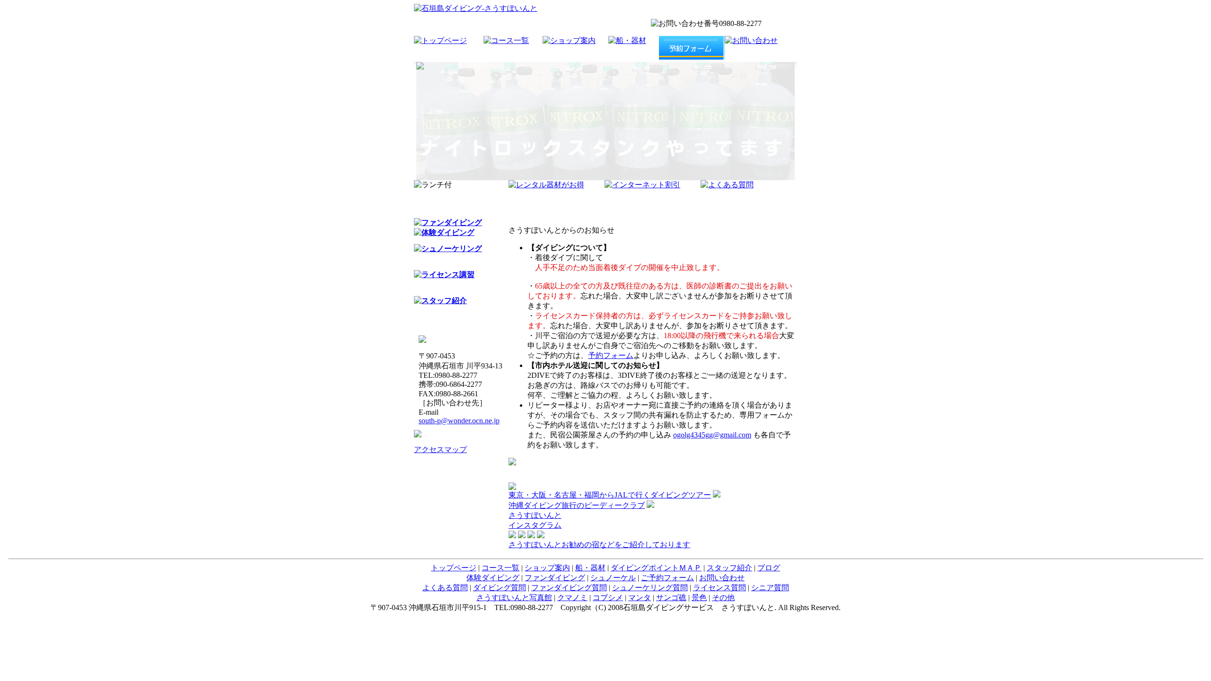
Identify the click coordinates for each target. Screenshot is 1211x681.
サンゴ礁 (671, 598)
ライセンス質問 (719, 588)
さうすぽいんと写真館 (514, 598)
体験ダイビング (492, 578)
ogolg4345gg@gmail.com (712, 435)
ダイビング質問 (499, 588)
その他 (723, 598)
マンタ (639, 598)
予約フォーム (610, 355)
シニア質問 (770, 588)
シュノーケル (613, 578)
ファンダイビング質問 (569, 588)
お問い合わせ (722, 578)
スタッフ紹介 (729, 568)
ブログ (768, 568)
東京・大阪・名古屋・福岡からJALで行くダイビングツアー (610, 495)
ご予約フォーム (667, 578)
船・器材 (590, 568)
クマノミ (572, 598)
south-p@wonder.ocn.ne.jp (459, 421)
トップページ (453, 568)
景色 (699, 598)
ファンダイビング (555, 578)
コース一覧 (500, 568)
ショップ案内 (547, 568)
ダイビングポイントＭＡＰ (656, 568)
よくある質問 (445, 588)
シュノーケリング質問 (650, 588)
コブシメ (608, 598)
